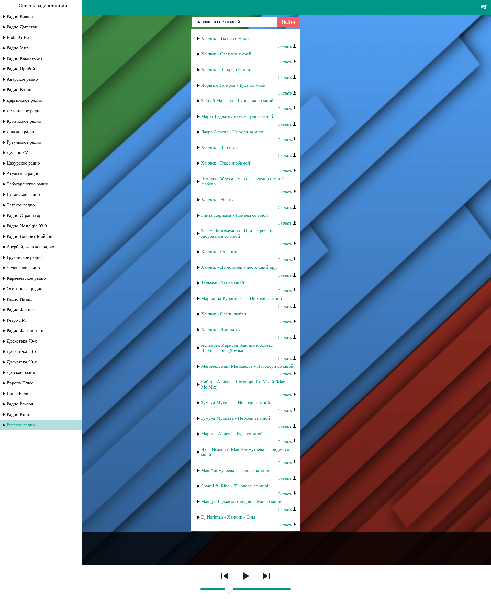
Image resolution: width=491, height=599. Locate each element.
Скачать (285, 46)
